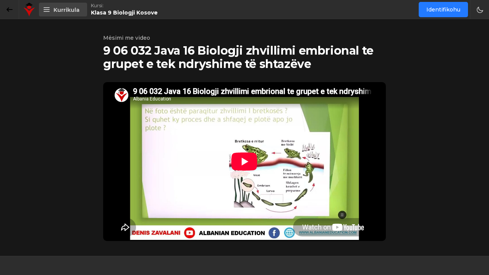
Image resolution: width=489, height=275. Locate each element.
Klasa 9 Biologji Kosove (124, 12)
